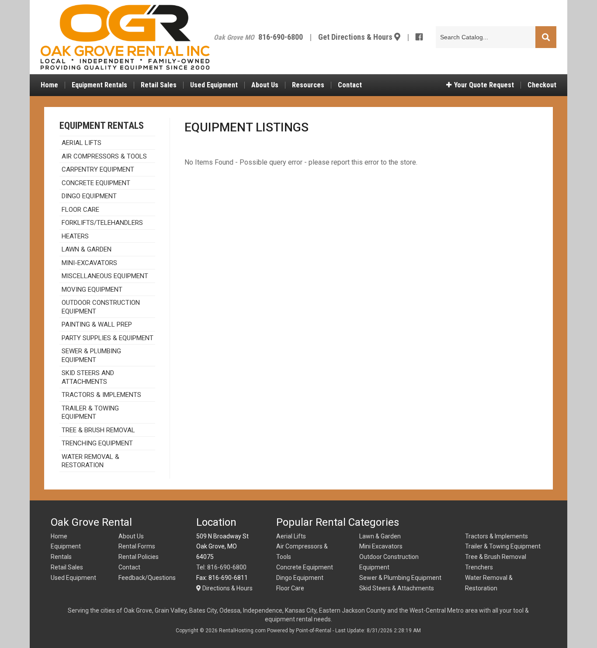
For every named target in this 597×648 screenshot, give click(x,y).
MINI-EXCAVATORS (89, 263)
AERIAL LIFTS (81, 143)
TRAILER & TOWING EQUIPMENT (90, 412)
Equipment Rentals (99, 85)
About (264, 85)
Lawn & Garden (86, 249)
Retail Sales (159, 85)
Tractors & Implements (496, 536)
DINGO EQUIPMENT (89, 196)
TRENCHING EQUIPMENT (97, 443)
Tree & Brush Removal (98, 430)
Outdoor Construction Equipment (101, 307)
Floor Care (80, 210)
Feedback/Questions (147, 577)
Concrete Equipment (96, 183)
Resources (308, 85)
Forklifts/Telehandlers (102, 223)
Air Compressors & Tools (104, 156)
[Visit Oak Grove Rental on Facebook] (419, 36)
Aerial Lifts (291, 536)
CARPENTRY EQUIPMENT (98, 169)
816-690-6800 (280, 36)
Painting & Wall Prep (97, 324)
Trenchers (479, 567)
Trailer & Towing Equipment (503, 546)
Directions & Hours (227, 588)
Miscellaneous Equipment (105, 276)
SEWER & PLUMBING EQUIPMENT (91, 355)
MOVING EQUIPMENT (92, 289)
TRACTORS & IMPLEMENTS (101, 395)
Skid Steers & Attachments (396, 588)
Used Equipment (214, 85)
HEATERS (75, 236)
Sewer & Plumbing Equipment (400, 577)
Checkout (542, 85)
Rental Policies (138, 556)
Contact (350, 85)
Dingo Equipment (299, 577)
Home (49, 85)
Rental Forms (136, 546)
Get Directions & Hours (356, 36)
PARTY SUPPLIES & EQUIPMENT (107, 338)
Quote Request (484, 85)
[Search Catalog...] (545, 37)
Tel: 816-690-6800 (221, 567)
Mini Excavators (381, 546)
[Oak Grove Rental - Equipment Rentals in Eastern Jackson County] (125, 37)
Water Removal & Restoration (90, 461)
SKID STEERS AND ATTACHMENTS (88, 377)
